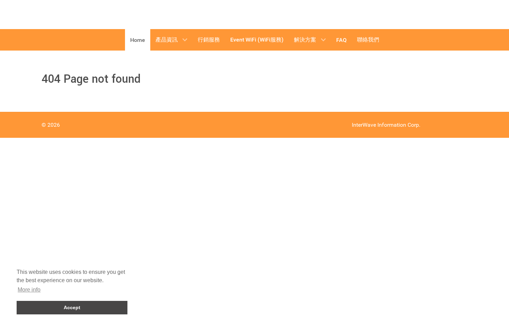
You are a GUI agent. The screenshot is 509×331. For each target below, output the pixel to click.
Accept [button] (72, 307)
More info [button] (29, 290)
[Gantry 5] (67, 14)
